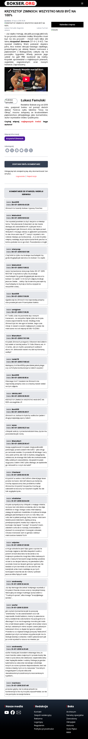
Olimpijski (70, 722)
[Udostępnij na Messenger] (21, 150)
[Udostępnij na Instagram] (17, 150)
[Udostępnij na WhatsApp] (26, 150)
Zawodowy (71, 718)
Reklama (38, 718)
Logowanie (20, 176)
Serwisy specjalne (74, 715)
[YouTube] (7, 712)
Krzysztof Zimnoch (14, 138)
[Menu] (82, 3)
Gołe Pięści (71, 729)
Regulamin (39, 725)
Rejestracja (31, 176)
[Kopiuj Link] (31, 150)
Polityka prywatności (44, 729)
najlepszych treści (31, 121)
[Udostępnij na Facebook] (7, 150)
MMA (68, 732)
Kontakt (37, 711)
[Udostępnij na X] (12, 150)
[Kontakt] (19, 712)
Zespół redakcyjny (43, 715)
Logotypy (38, 722)
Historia (70, 725)
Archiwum (71, 711)
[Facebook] (13, 712)
